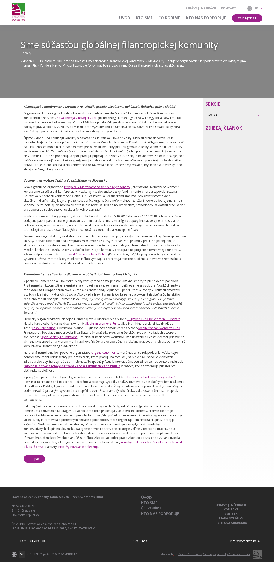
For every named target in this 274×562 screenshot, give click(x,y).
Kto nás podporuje (206, 17)
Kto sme (144, 17)
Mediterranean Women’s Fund (159, 328)
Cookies (231, 514)
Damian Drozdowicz (190, 554)
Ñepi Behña (99, 254)
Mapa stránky (231, 518)
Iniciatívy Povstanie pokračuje (78, 447)
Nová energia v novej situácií (76, 118)
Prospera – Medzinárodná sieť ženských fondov (97, 187)
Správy (26, 52)
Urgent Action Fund (104, 353)
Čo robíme (169, 17)
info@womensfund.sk (245, 541)
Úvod (124, 17)
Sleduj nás (140, 541)
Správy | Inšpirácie (201, 8)
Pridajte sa (247, 18)
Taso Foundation (43, 328)
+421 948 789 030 (32, 541)
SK (22, 554)
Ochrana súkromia (231, 523)
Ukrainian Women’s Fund (102, 323)
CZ (29, 554)
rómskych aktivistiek (135, 442)
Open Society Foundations (59, 337)
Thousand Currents (74, 254)
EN (36, 554)
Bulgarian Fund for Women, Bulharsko (153, 319)
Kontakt (228, 8)
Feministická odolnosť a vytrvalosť (150, 377)
